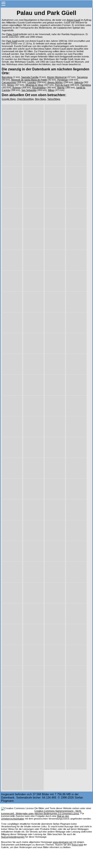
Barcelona (7, 77)
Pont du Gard (62, 85)
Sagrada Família (29, 77)
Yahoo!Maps (53, 99)
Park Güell (11, 41)
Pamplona (85, 85)
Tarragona (82, 77)
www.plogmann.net (62, 842)
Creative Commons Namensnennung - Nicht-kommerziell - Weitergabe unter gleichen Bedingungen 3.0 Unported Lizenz (41, 812)
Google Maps (9, 99)
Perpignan (62, 79)
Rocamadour (39, 87)
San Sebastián (29, 90)
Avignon (16, 87)
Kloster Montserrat (57, 77)
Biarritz (61, 87)
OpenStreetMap (25, 99)
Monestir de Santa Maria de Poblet (29, 79)
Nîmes (10, 85)
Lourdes (31, 82)
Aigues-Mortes (55, 82)
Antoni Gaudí (73, 20)
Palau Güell (12, 34)
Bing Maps (40, 99)
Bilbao (51, 90)
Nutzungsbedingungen (13, 837)
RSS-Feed (77, 844)
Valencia (78, 82)
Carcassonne (9, 82)
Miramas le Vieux (34, 85)
